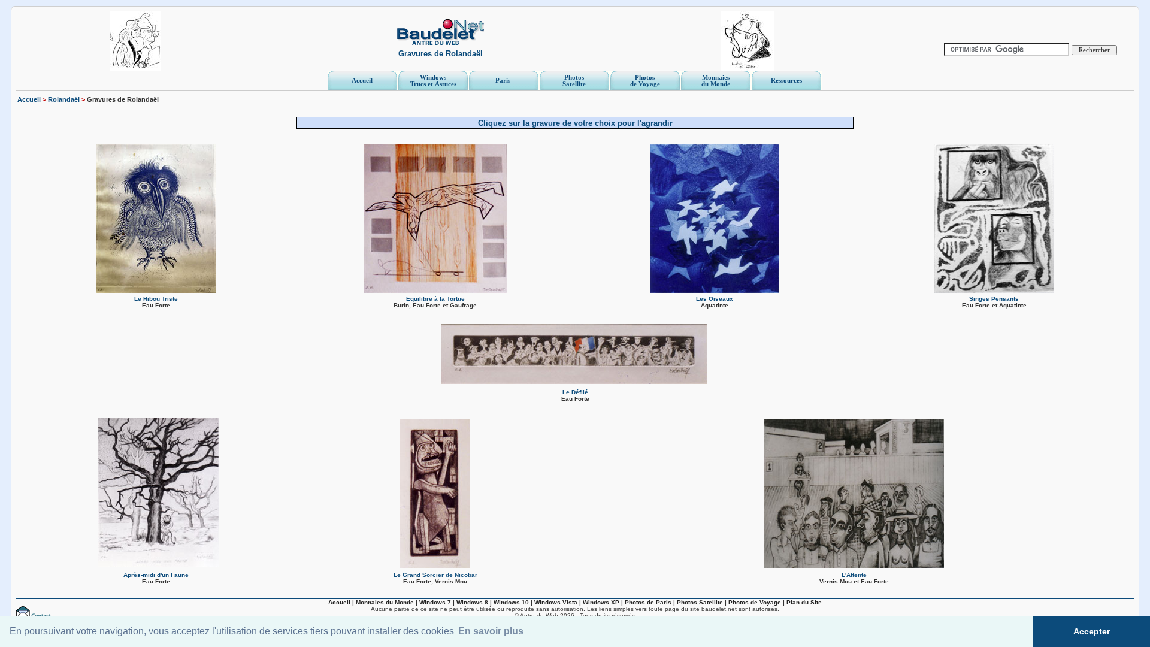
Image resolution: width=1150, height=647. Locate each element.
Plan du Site (804, 602)
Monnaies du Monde (385, 602)
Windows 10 (511, 602)
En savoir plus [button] (490, 631)
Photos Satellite (700, 602)
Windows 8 (472, 602)
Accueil (29, 99)
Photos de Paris (648, 602)
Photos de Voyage (754, 602)
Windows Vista (555, 602)
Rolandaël (64, 99)
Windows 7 (435, 602)
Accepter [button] (1091, 631)
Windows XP (601, 602)
